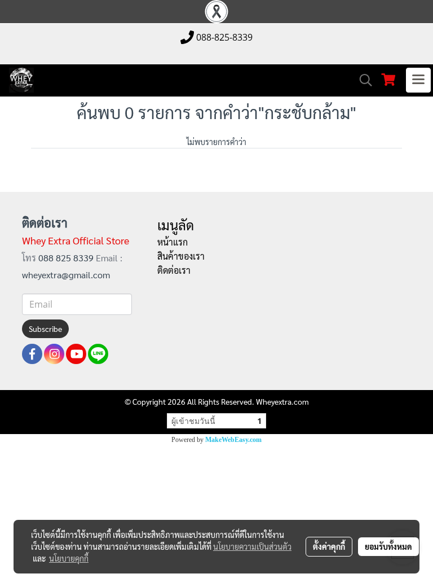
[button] (362, 80)
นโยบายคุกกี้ (69, 558)
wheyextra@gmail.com (66, 275)
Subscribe (45, 328)
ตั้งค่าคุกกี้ (329, 546)
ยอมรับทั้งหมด (388, 546)
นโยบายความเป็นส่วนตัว (252, 546)
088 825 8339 (67, 258)
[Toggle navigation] (418, 80)
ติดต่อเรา (174, 270)
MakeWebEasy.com (233, 440)
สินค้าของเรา (181, 256)
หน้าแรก (172, 242)
